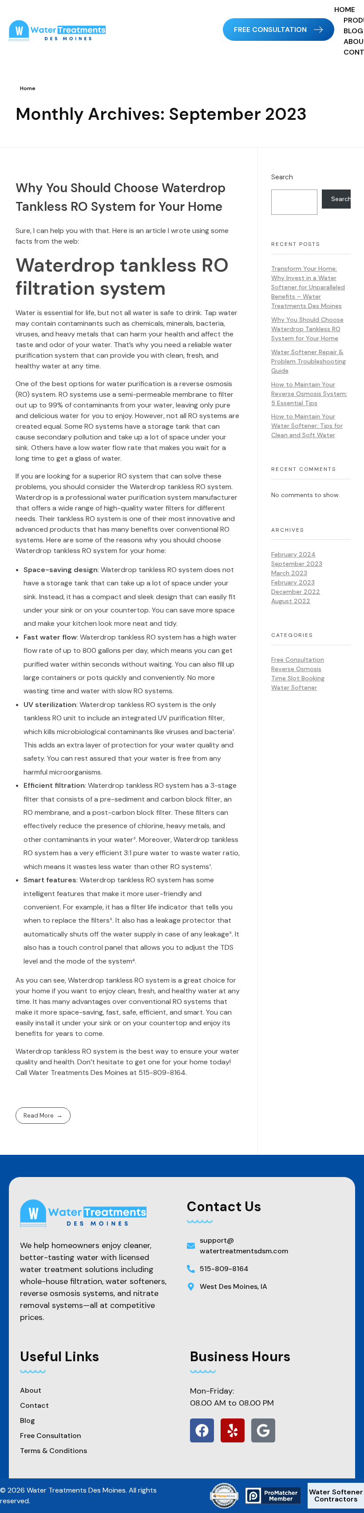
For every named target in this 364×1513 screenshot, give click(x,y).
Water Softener (294, 687)
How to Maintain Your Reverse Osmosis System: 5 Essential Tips (309, 393)
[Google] (263, 1430)
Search (282, 177)
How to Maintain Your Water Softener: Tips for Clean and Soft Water (307, 425)
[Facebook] (202, 1430)
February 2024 (293, 554)
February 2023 (293, 582)
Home (28, 88)
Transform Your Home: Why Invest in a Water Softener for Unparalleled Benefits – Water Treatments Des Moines (308, 287)
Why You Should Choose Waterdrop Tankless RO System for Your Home (307, 329)
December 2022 (295, 592)
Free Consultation (297, 660)
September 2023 (296, 564)
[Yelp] (233, 1430)
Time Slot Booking (297, 678)
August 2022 (290, 601)
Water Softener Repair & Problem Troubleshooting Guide (308, 361)
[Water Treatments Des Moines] (69, 31)
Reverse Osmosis (296, 669)
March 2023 (289, 573)
